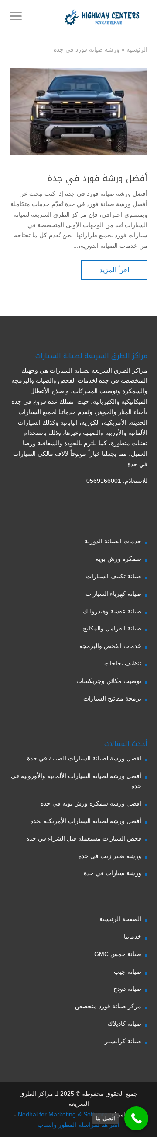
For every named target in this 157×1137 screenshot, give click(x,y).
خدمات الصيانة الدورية (113, 541)
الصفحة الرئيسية (120, 918)
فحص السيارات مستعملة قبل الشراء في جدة (83, 838)
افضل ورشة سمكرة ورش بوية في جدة (91, 803)
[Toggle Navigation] (16, 17)
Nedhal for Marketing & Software (62, 1114)
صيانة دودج (127, 988)
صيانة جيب (127, 971)
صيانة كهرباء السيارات (113, 593)
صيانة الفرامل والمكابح (112, 628)
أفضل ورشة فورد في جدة (97, 178)
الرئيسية (136, 49)
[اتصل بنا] (136, 1118)
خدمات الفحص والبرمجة (110, 645)
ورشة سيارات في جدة (112, 873)
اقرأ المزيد (114, 270)
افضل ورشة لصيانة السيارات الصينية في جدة (84, 758)
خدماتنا (132, 936)
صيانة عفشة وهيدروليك (112, 611)
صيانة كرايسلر (123, 1041)
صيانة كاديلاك (124, 1023)
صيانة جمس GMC (117, 953)
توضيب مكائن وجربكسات (108, 680)
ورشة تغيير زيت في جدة (109, 855)
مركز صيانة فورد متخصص (108, 1006)
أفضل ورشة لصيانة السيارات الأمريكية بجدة (85, 820)
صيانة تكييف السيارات (113, 576)
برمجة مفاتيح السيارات (112, 698)
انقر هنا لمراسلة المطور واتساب (78, 1124)
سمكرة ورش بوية (118, 558)
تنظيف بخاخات (122, 663)
